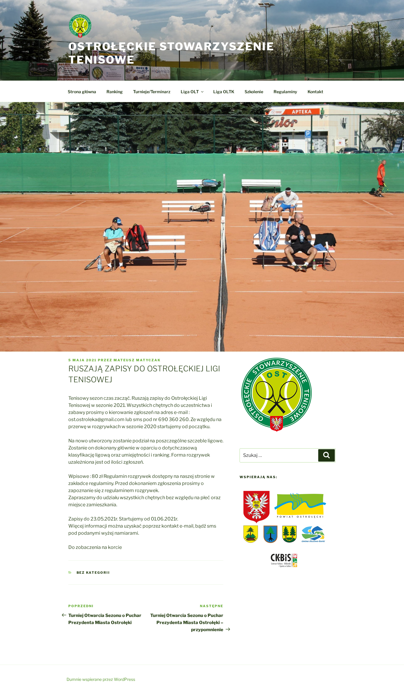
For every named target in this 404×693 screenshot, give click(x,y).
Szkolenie (254, 91)
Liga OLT (190, 91)
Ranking (114, 91)
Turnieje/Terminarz (151, 91)
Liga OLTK (223, 91)
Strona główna (82, 91)
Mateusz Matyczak (137, 360)
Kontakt (315, 91)
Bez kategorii (93, 572)
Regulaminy (285, 91)
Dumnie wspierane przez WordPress (101, 679)
